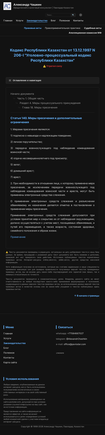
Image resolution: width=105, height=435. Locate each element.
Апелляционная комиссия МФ (85, 32)
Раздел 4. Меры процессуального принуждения (50, 103)
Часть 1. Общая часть (30, 98)
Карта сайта (10, 362)
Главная (7, 20)
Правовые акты (32, 28)
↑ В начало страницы (86, 295)
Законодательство (37, 20)
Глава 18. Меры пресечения (39, 107)
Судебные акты (93, 28)
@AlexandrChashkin (76, 338)
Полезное (64, 20)
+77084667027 (75, 333)
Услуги (19, 20)
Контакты (78, 20)
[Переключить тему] (80, 15)
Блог (53, 20)
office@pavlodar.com (75, 344)
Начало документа (22, 93)
